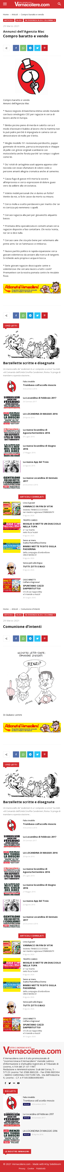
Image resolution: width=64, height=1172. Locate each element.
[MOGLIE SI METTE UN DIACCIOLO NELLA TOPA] (12, 526)
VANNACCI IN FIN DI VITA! (38, 506)
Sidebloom (55, 1164)
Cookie (30, 1168)
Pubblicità (40, 1168)
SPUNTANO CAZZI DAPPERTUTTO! (33, 587)
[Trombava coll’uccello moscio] (12, 386)
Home (6, 14)
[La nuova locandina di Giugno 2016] (12, 450)
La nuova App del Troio (36, 461)
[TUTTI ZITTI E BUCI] (12, 568)
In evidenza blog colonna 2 (40, 20)
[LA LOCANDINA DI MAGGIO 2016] (12, 418)
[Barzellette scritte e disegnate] (32, 345)
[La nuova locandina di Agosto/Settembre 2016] (12, 434)
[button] (59, 4)
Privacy (22, 1168)
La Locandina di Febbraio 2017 (39, 397)
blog (19, 20)
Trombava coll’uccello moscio (39, 385)
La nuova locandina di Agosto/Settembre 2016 (36, 431)
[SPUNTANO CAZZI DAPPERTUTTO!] (12, 585)
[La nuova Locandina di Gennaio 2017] (12, 482)
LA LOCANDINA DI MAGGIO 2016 (40, 413)
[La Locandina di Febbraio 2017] (12, 402)
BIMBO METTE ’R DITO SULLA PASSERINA (39, 548)
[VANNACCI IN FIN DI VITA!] (12, 508)
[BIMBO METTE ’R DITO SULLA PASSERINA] (12, 546)
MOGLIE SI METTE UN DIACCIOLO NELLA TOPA (42, 525)
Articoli (15, 14)
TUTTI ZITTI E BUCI (34, 566)
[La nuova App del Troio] (12, 466)
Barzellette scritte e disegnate (29, 363)
